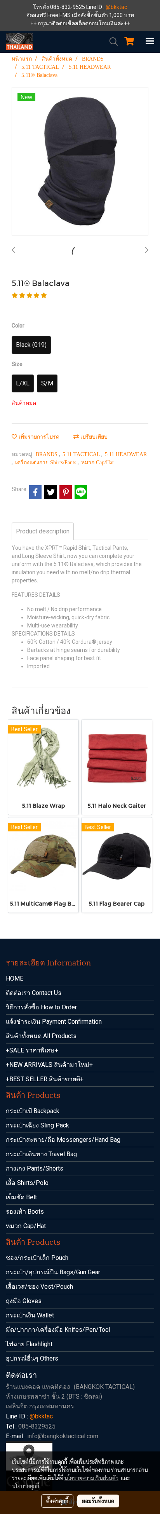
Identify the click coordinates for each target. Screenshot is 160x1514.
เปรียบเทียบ (93, 437)
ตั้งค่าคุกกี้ (57, 1500)
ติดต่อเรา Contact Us (33, 993)
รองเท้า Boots (25, 1211)
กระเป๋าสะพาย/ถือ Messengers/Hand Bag (63, 1139)
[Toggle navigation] (149, 41)
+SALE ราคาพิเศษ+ (32, 1050)
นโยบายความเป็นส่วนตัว (91, 1477)
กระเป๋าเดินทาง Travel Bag (41, 1154)
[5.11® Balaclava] (80, 161)
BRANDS (47, 454)
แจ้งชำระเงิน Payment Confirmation (54, 1021)
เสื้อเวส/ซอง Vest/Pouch (39, 1286)
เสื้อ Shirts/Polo (27, 1182)
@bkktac (116, 7)
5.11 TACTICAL (82, 454)
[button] (111, 41)
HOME (14, 978)
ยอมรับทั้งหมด (98, 1500)
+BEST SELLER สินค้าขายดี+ (44, 1079)
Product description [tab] (43, 531)
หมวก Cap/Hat (97, 462)
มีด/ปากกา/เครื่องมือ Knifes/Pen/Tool (58, 1329)
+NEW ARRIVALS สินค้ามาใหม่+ (49, 1064)
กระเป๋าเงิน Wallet (30, 1315)
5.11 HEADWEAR (126, 454)
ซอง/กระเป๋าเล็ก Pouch (37, 1257)
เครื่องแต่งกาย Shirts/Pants (46, 462)
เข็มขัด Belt (21, 1197)
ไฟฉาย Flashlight (29, 1344)
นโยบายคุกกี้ (25, 1486)
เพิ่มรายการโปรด (38, 437)
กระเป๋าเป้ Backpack (32, 1111)
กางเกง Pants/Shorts (34, 1168)
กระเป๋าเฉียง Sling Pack (37, 1125)
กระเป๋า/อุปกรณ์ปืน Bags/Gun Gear (53, 1272)
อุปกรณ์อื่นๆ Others (32, 1358)
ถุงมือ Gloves (24, 1301)
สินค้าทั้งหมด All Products (41, 1036)
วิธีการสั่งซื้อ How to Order (41, 1007)
